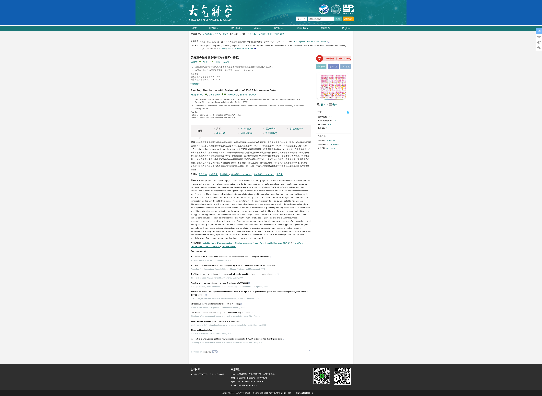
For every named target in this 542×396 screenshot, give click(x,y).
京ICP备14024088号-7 (304, 393)
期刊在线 (235, 28)
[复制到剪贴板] (328, 42)
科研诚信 (278, 28)
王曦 (217, 62)
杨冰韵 (225, 62)
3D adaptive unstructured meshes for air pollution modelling (215, 304)
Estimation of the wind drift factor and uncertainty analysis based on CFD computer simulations (230, 257)
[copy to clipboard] (254, 48)
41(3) (226, 34)
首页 (194, 28)
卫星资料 (203, 174)
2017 (217, 34)
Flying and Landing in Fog (201, 330)
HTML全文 (246, 128)
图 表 (270, 128)
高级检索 (348, 19)
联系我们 (325, 28)
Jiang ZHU (214, 94)
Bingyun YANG (247, 94)
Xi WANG (232, 94)
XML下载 (346, 66)
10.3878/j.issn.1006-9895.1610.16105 (266, 34)
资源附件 (271, 133)
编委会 (257, 28)
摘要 (218, 128)
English (346, 28)
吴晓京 (194, 62)
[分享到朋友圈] (539, 48)
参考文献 (296, 128)
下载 (344, 58)
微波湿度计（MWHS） (241, 174)
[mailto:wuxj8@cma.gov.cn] (200, 61)
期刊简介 (213, 28)
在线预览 (330, 58)
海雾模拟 (224, 174)
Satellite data (209, 243)
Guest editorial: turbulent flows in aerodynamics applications (215, 321)
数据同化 (213, 174)
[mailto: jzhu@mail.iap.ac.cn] (225, 94)
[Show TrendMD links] (309, 351)
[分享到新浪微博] (539, 42)
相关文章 (220, 133)
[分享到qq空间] (539, 36)
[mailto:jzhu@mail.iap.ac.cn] (213, 61)
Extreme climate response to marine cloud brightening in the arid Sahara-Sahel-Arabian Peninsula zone (233, 265)
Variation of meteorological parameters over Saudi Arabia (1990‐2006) (219, 283)
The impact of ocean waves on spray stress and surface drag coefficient (220, 313)
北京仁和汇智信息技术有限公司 (272, 393)
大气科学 (207, 34)
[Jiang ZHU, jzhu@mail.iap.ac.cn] (222, 94)
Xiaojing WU (197, 94)
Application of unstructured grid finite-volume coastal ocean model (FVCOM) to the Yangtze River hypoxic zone (236, 339)
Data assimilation (225, 243)
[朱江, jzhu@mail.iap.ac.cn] (210, 61)
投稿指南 (301, 28)
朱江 (205, 62)
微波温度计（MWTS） (264, 174)
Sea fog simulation (243, 243)
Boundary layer (229, 246)
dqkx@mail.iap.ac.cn (247, 385)
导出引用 (333, 66)
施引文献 (246, 133)
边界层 (280, 174)
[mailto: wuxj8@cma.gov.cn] (206, 94)
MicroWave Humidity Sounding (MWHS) (273, 243)
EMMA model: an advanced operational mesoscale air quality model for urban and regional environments (234, 274)
